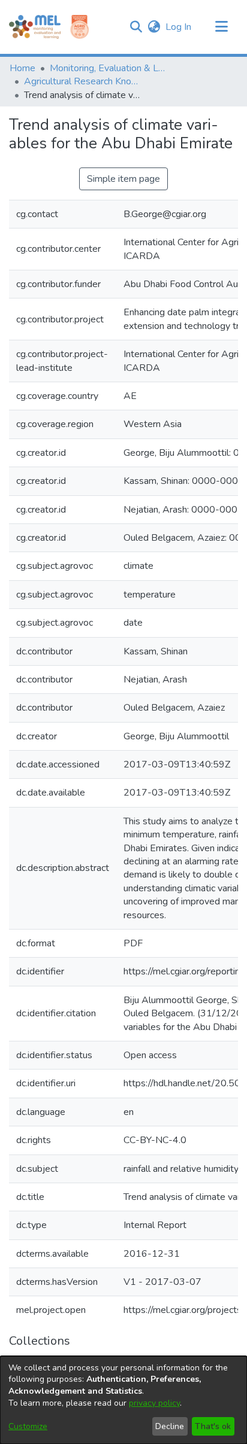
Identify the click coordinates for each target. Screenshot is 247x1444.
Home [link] (22, 68)
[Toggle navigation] (221, 27)
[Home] (35, 27)
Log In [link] (178, 26)
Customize (27, 1426)
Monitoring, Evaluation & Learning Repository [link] (110, 68)
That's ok (213, 1426)
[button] (135, 27)
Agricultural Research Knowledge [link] (84, 81)
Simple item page (123, 178)
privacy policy (154, 1403)
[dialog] (123, 1400)
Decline (169, 1426)
